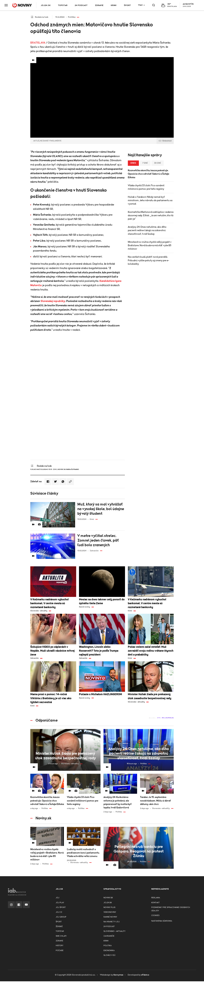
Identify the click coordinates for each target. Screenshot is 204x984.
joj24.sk (107, 903)
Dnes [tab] (133, 163)
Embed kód (166, 141)
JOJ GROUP (61, 917)
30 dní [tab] (157, 163)
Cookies (155, 915)
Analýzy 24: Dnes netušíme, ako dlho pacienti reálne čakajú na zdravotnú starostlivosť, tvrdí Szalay (147, 230)
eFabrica (145, 975)
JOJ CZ (59, 912)
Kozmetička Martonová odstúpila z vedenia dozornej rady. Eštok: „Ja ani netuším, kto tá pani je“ (150, 215)
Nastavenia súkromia (161, 921)
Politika (107, 946)
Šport (127, 5)
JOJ (57, 898)
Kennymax (118, 975)
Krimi (113, 5)
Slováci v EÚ (109, 955)
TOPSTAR (63, 5)
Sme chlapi (61, 936)
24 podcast (81, 5)
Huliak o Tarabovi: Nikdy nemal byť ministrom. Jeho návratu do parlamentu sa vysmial (150, 200)
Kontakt (155, 903)
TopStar (60, 931)
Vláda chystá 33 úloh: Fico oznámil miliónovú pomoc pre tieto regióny (146, 187)
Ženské (59, 926)
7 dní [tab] (145, 163)
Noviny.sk (108, 898)
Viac (140, 5)
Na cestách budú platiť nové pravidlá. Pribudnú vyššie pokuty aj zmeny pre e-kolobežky (148, 260)
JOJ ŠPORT (61, 907)
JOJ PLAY (60, 903)
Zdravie (99, 5)
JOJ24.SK (46, 5)
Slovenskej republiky (53, 301)
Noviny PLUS (109, 907)
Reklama (155, 898)
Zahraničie (108, 936)
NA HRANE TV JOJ (111, 922)
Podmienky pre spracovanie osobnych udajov (170, 909)
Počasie (59, 950)
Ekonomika (109, 950)
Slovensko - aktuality (114, 931)
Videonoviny (109, 912)
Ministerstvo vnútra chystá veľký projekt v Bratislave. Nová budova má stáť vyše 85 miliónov (149, 245)
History (59, 946)
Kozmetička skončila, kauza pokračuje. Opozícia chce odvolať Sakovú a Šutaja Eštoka (148, 173)
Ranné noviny (110, 917)
